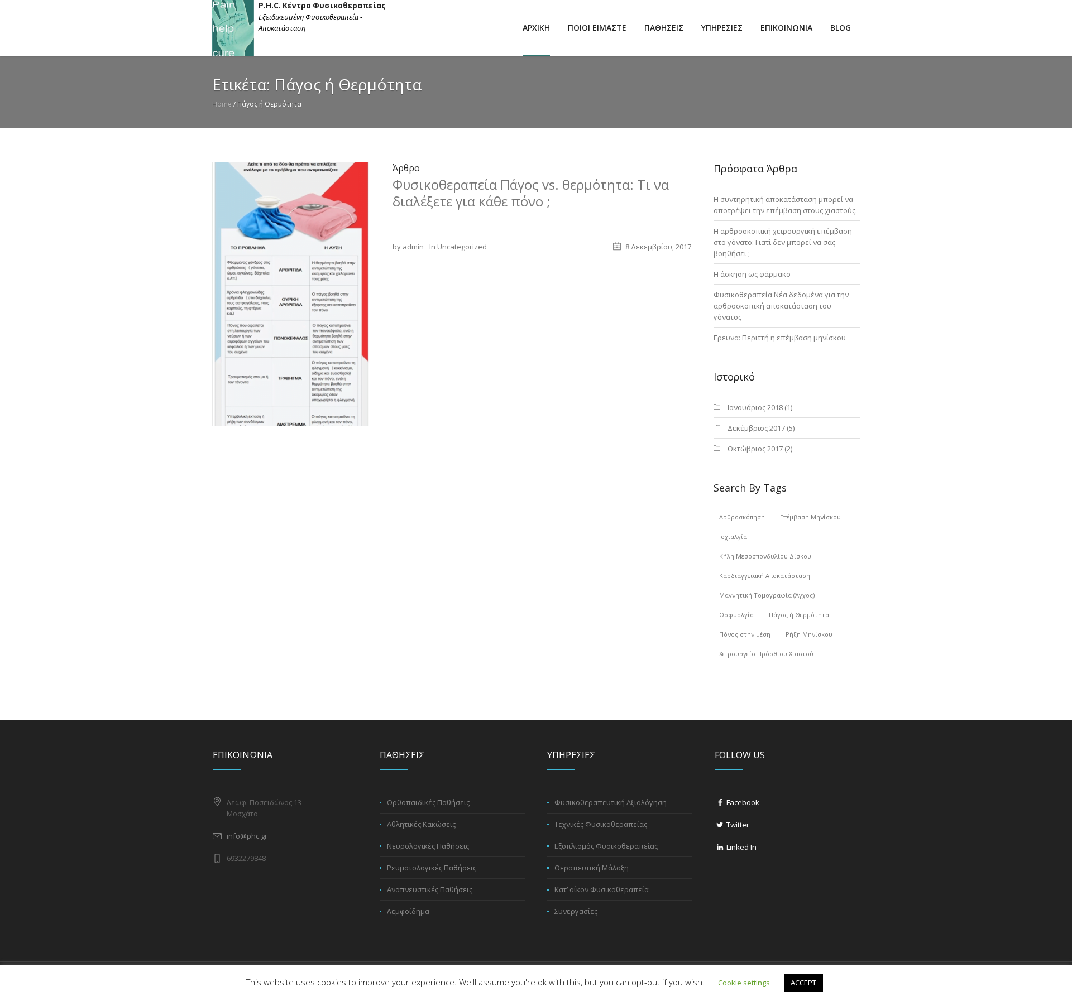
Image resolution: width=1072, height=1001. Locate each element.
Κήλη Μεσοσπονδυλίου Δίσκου (765, 556)
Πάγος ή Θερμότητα (799, 614)
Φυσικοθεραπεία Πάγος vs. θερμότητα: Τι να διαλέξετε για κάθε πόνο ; (531, 192)
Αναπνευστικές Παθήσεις (429, 889)
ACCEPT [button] (803, 983)
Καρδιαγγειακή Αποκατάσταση (764, 575)
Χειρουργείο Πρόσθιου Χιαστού (766, 653)
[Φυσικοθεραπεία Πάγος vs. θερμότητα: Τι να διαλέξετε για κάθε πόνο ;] (291, 293)
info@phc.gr (247, 836)
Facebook (742, 802)
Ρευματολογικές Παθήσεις (431, 868)
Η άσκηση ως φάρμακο (752, 274)
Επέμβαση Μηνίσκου (810, 517)
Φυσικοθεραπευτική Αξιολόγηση (610, 802)
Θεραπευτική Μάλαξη (591, 868)
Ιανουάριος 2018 (755, 407)
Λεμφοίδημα (408, 911)
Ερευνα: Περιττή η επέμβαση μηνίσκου (780, 338)
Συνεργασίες (575, 911)
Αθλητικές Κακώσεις (421, 824)
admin (413, 247)
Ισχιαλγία (733, 536)
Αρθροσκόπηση (742, 517)
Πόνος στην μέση (744, 634)
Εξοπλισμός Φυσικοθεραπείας (606, 846)
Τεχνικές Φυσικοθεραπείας (600, 824)
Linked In (741, 847)
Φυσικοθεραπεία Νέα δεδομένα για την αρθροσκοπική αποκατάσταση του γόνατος (781, 306)
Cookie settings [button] (744, 983)
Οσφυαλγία (736, 614)
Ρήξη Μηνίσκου (809, 634)
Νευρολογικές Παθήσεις (428, 846)
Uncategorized (462, 247)
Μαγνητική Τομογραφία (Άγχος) (767, 595)
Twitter (737, 825)
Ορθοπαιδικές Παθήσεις (428, 802)
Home (222, 104)
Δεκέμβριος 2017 (756, 428)
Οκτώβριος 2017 (755, 449)
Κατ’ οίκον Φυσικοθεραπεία (601, 889)
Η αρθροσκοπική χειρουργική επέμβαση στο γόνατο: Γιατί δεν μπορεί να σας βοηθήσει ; (783, 242)
